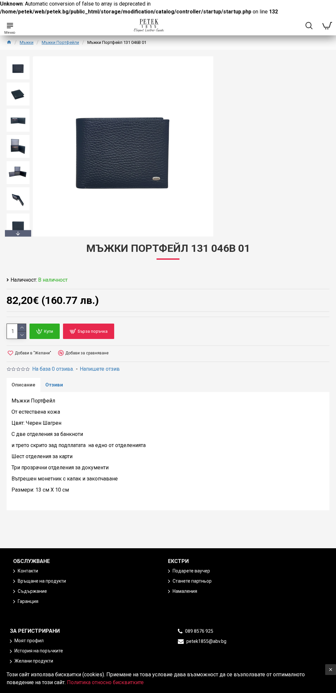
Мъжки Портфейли (60, 42)
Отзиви (54, 385)
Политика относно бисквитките (105, 682)
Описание (23, 385)
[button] (18, 58)
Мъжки (26, 42)
